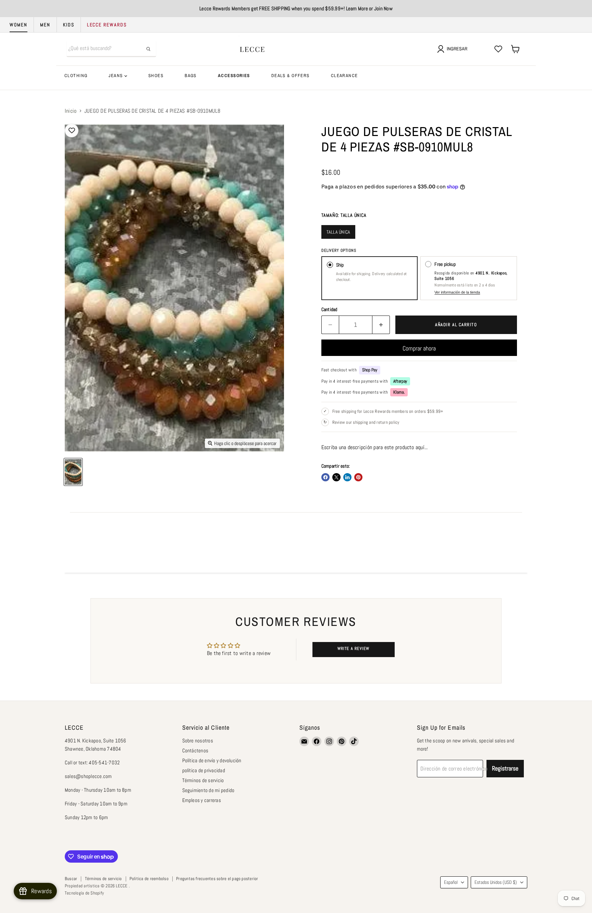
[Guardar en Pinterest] (358, 477)
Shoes (155, 75)
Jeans (116, 75)
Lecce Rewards (107, 25)
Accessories (234, 75)
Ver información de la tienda (457, 292)
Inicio (70, 111)
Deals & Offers (290, 75)
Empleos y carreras (201, 800)
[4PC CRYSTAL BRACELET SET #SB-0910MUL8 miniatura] (73, 471)
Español (451, 882)
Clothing (75, 75)
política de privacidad (203, 770)
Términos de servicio (203, 780)
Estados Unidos (495, 882)
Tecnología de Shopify (84, 893)
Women (18, 25)
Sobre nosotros (197, 740)
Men (45, 25)
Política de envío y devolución (212, 760)
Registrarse (505, 768)
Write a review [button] (353, 648)
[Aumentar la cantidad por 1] (381, 325)
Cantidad (329, 309)
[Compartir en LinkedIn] (347, 477)
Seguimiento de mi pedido (208, 790)
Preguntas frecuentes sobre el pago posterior (217, 878)
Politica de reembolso (149, 878)
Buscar (71, 878)
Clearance (344, 75)
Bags (191, 75)
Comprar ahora (419, 348)
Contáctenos (195, 750)
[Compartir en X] (336, 477)
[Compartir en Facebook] (325, 477)
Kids (68, 25)
